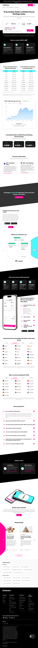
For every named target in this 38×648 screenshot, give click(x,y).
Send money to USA (15, 566)
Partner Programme (12, 601)
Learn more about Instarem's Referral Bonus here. (29, 470)
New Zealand (31, 354)
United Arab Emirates (19, 364)
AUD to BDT (6, 380)
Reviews (4, 600)
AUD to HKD (31, 380)
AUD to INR (6, 383)
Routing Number (31, 608)
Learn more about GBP (24, 172)
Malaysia (30, 351)
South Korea (19, 360)
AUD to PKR (19, 386)
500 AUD (6, 84)
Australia (6, 345)
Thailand (6, 363)
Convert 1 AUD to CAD (16, 583)
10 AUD (6, 76)
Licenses (4, 601)
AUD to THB (19, 392)
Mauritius (6, 354)
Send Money (30, 30)
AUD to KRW (31, 389)
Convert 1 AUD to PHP (26, 580)
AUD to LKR (6, 392)
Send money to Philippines (28, 569)
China (6, 348)
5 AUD (6, 74)
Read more (19, 555)
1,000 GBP (23, 86)
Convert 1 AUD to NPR (25, 577)
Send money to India (6, 566)
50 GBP (23, 80)
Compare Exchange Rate (12, 607)
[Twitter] (4, 623)
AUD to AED (31, 392)
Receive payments (22, 598)
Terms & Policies (5, 645)
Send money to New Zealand (16, 569)
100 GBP (23, 82)
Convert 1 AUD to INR (6, 577)
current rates (14, 413)
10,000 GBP (23, 90)
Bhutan (30, 345)
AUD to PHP (31, 386)
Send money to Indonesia (7, 572)
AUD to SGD (19, 389)
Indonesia (6, 351)
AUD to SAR (6, 389)
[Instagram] (7, 623)
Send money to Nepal (24, 566)
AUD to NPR (6, 386)
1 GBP (23, 72)
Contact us (21, 605)
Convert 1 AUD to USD (16, 577)
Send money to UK (19, 197)
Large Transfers (11, 605)
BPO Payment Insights (21, 602)
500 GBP (23, 84)
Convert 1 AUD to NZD (16, 580)
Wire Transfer (30, 609)
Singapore (6, 360)
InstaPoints (11, 597)
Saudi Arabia (31, 357)
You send (7, 23)
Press (3, 598)
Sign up (24, 308)
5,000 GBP (23, 88)
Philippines (18, 357)
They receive (23, 23)
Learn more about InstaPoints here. (12, 472)
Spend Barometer (22, 600)
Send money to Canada (18, 572)
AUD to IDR (19, 383)
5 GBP (23, 74)
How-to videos (11, 611)
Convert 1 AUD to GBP (7, 580)
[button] (28, 306)
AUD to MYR (31, 383)
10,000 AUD (6, 90)
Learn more (19, 2)
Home (4, 7)
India (30, 348)
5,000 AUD (6, 88)
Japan (18, 351)
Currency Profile (31, 603)
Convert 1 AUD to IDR (6, 583)
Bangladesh (19, 345)
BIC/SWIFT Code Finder (31, 605)
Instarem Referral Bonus (12, 599)
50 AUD (6, 80)
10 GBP (23, 76)
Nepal (18, 354)
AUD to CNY (19, 380)
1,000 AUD (6, 86)
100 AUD (6, 82)
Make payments (22, 597)
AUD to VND (7, 395)
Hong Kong (19, 348)
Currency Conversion (9, 7)
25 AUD (6, 78)
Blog (29, 598)
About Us (4, 597)
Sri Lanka (30, 360)
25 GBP (23, 78)
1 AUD (6, 72)
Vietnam (30, 363)
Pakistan (6, 357)
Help (10, 610)
